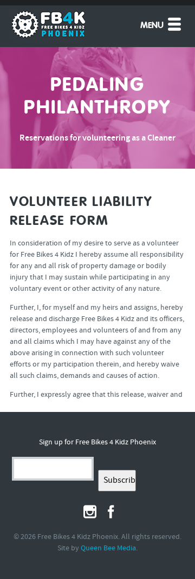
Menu (153, 26)
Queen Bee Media (108, 548)
